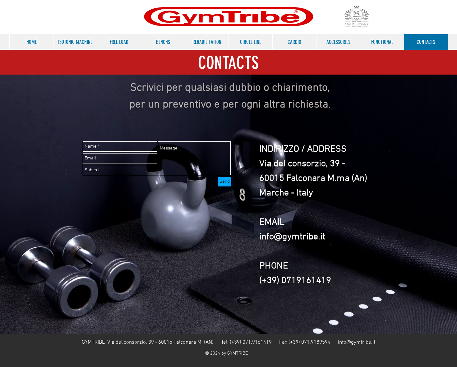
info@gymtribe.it (356, 342)
